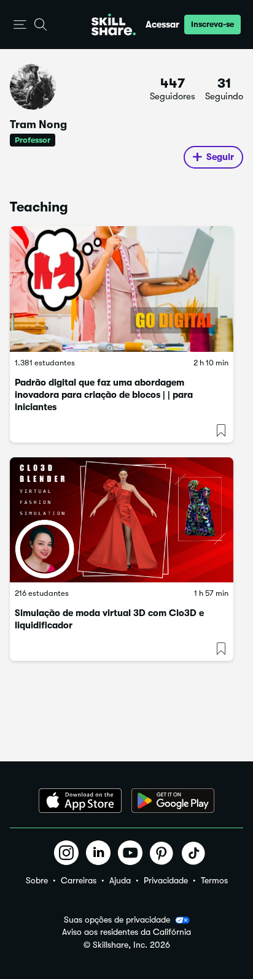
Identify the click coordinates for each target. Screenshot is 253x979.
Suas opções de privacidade (117, 919)
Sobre (37, 880)
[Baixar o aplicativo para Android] (172, 800)
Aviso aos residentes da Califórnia (126, 932)
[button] (20, 24)
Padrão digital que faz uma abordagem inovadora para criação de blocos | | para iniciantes (104, 395)
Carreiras (78, 880)
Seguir (220, 156)
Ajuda (120, 880)
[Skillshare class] (121, 289)
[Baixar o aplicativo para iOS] (80, 800)
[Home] (113, 24)
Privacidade (166, 880)
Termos (214, 880)
